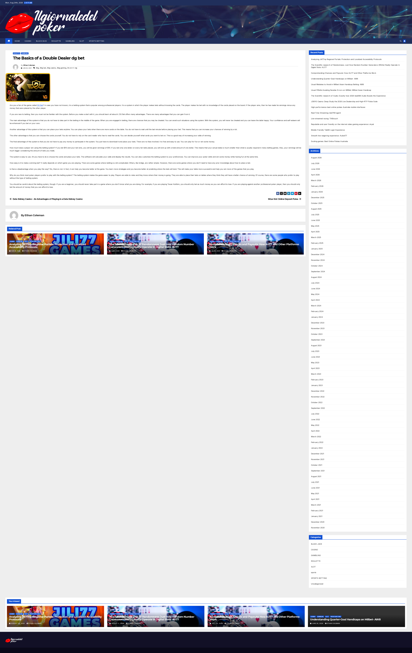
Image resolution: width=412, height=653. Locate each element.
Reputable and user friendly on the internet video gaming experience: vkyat (342, 124)
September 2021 (318, 471)
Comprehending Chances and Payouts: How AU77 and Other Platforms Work (254, 246)
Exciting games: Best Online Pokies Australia (329, 141)
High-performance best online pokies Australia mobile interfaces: (338, 107)
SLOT (81, 41)
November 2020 (318, 528)
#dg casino (51, 68)
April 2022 (315, 431)
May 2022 (315, 425)
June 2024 (315, 289)
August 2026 (316, 158)
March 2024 (316, 306)
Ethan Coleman (29, 65)
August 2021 (316, 476)
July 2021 (315, 482)
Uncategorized (317, 584)
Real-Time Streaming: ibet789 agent (326, 113)
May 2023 (315, 363)
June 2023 (315, 357)
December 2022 (317, 391)
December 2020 (317, 522)
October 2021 (316, 465)
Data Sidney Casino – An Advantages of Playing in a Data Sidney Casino (48, 199)
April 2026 (315, 175)
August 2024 (316, 277)
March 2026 (316, 180)
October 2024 (317, 266)
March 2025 (316, 237)
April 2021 (315, 499)
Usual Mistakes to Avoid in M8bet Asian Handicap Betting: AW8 (337, 84)
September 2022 (318, 408)
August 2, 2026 (117, 623)
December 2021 (317, 454)
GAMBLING (70, 41)
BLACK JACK (41, 41)
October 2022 (316, 402)
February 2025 (317, 243)
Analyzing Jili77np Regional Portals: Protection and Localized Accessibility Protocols (47, 246)
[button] (400, 41)
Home (17, 41)
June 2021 (315, 488)
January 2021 (316, 516)
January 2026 (317, 192)
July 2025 (315, 215)
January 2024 (317, 317)
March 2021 (316, 505)
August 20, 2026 (18, 623)
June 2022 (315, 419)
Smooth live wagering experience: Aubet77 (329, 136)
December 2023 (317, 323)
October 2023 (316, 334)
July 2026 (315, 163)
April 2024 (315, 300)
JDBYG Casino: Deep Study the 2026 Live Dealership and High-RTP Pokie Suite (344, 101)
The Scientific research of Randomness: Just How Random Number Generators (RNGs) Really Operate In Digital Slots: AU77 (151, 246)
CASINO (28, 41)
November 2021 (317, 459)
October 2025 (316, 203)
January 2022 (317, 448)
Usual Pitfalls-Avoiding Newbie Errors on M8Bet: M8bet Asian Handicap (341, 90)
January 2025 (317, 249)
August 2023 (316, 345)
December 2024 (318, 254)
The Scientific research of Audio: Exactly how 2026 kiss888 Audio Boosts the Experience (348, 96)
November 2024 (318, 260)
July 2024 (315, 283)
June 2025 (315, 220)
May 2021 (315, 493)
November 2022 (318, 397)
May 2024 (315, 294)
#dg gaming (61, 68)
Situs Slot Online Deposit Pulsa (283, 199)
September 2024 (318, 271)
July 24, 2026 (217, 623)
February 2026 (317, 186)
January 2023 (317, 385)
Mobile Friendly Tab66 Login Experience (328, 130)
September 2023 (318, 340)
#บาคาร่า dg (72, 68)
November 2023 (318, 328)
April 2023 (315, 368)
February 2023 (317, 380)
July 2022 (315, 414)
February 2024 (317, 311)
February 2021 (317, 511)
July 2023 (315, 351)
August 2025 (316, 209)
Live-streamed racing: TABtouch (324, 118)
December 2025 (317, 197)
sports (313, 572)
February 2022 (317, 442)
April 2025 (315, 232)
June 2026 (315, 169)
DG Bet (40, 105)
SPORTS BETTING (96, 41)
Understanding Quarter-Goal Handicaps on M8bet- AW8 (334, 79)
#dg (37, 68)
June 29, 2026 (318, 623)
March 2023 (316, 374)
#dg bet (43, 68)
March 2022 (316, 437)
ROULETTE (56, 41)
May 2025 (315, 226)
